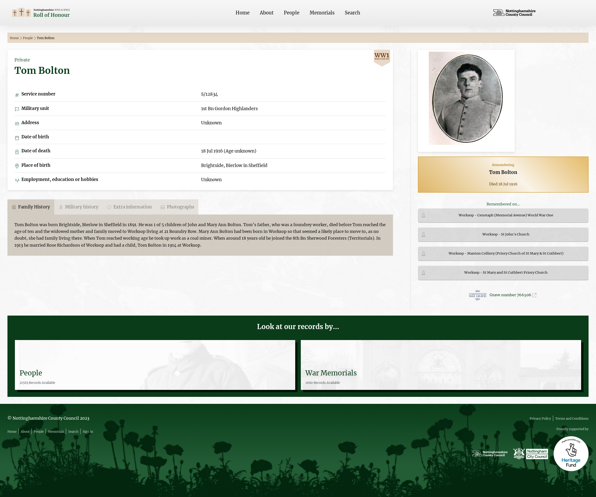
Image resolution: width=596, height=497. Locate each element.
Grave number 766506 (511, 295)
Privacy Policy (540, 419)
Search (352, 13)
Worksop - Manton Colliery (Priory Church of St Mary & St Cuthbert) (506, 253)
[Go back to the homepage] (57, 13)
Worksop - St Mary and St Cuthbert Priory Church (506, 272)
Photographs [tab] (180, 207)
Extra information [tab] (132, 207)
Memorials (322, 13)
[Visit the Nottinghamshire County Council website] (538, 12)
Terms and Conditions (572, 419)
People (291, 13)
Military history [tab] (81, 207)
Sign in (88, 432)
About (267, 13)
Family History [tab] (33, 207)
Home (243, 13)
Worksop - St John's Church (505, 234)
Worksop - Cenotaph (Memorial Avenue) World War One (506, 215)
